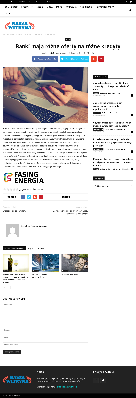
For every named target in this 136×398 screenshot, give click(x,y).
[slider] (11, 189)
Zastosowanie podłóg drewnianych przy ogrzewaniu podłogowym (70, 212)
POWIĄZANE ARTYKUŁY (15, 248)
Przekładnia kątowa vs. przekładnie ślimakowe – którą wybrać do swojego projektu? (112, 142)
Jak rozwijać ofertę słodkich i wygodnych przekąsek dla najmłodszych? (108, 106)
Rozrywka (71, 7)
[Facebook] (127, 2)
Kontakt (47, 2)
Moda (50, 7)
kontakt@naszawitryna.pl (66, 387)
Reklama (39, 2)
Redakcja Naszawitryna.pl (55, 53)
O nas (31, 2)
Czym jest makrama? (69, 274)
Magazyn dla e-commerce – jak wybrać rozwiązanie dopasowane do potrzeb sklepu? (113, 162)
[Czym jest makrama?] (74, 263)
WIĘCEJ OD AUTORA (36, 248)
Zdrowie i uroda (105, 7)
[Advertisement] (85, 26)
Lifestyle (26, 7)
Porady (8, 13)
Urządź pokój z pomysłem (14, 211)
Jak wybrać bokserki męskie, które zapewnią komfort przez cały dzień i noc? (111, 86)
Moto (59, 7)
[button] (130, 10)
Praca (96, 169)
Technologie (87, 7)
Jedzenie (97, 113)
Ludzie (40, 7)
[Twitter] (131, 2)
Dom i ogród (11, 7)
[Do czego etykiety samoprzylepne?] (45, 263)
